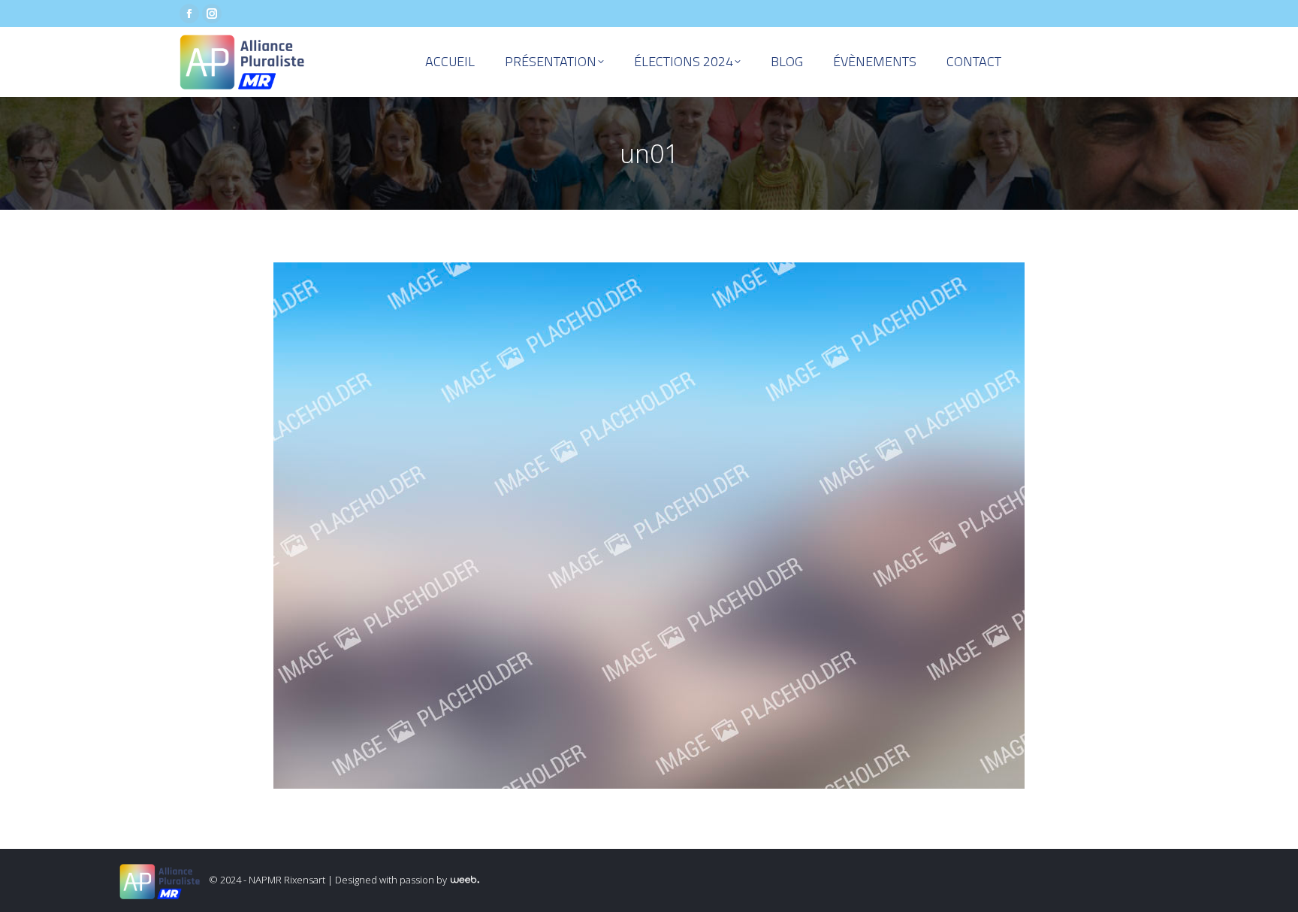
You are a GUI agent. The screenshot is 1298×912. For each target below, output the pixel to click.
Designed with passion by (392, 879)
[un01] (649, 525)
